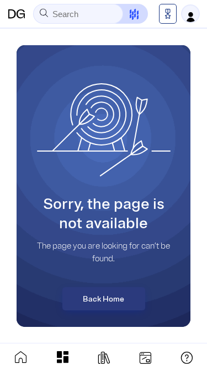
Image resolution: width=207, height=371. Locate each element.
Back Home (103, 299)
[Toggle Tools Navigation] (145, 357)
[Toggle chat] (127, 14)
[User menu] (190, 14)
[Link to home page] (21, 357)
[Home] (16, 14)
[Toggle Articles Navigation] (104, 357)
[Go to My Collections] (62, 357)
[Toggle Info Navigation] (187, 357)
